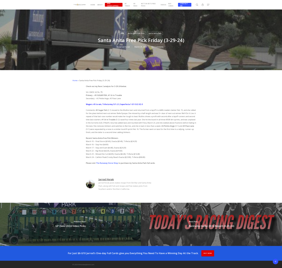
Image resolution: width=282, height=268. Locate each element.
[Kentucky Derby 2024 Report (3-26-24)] (211, 224)
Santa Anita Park (154, 33)
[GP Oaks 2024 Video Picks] (70, 224)
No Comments (157, 47)
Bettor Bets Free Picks (136, 33)
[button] (208, 5)
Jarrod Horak (124, 47)
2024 (122, 33)
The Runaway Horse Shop (107, 163)
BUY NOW (208, 253)
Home (74, 80)
